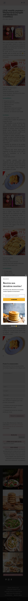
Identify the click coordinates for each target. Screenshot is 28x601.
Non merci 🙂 (14, 326)
